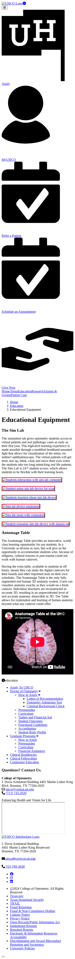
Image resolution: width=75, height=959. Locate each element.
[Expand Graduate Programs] (36, 736)
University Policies (22, 948)
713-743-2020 (15, 866)
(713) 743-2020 (16, 793)
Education (16, 406)
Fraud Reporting (21, 907)
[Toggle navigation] (5, 7)
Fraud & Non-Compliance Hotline (32, 911)
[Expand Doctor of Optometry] (39, 691)
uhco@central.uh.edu (20, 789)
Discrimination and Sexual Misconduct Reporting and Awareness (35, 942)
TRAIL (15, 903)
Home (14, 402)
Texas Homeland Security (27, 900)
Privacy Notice (20, 918)
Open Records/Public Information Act (35, 922)
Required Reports (21, 929)
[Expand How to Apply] (38, 695)
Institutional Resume (23, 926)
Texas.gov (17, 896)
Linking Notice (20, 914)
